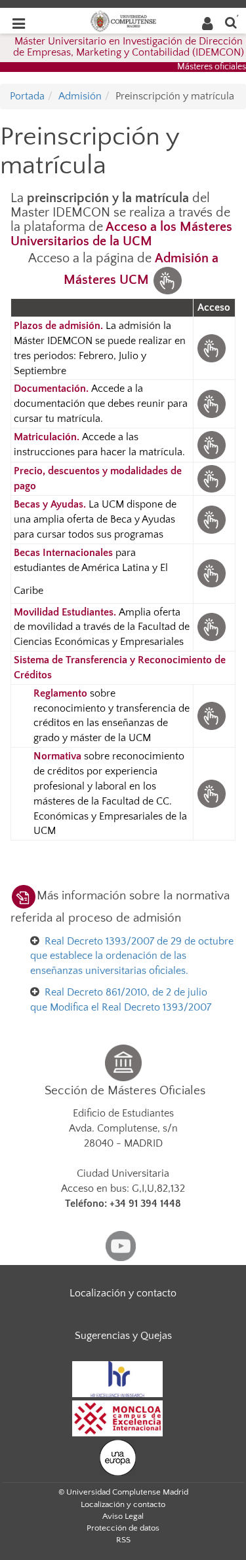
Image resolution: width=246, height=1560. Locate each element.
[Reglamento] (211, 715)
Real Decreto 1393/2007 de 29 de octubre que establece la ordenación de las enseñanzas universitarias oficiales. (132, 956)
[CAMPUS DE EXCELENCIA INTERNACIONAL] (117, 1417)
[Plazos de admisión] (211, 347)
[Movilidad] (211, 627)
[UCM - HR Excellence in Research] (117, 1378)
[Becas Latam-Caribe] (211, 572)
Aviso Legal (123, 1516)
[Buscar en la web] (231, 22)
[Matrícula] (211, 444)
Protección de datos (123, 1528)
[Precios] (211, 478)
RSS (123, 1539)
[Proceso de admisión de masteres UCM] (167, 280)
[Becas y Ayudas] (211, 519)
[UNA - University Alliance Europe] (118, 1457)
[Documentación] (211, 403)
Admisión (80, 96)
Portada (27, 96)
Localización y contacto (123, 1293)
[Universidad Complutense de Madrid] (123, 20)
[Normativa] (211, 793)
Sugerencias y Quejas (123, 1336)
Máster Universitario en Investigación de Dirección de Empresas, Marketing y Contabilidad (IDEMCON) (128, 47)
